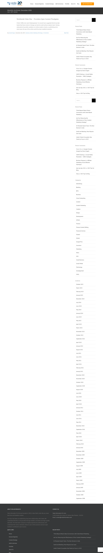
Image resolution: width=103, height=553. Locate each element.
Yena (77, 93)
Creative (78, 209)
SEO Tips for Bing (85, 93)
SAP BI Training (80, 74)
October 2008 (79, 495)
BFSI (77, 191)
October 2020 (79, 382)
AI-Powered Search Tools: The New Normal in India (67, 541)
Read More (66, 33)
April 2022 (79, 342)
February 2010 (80, 444)
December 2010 (80, 426)
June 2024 (79, 306)
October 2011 (79, 411)
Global (78, 238)
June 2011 (79, 418)
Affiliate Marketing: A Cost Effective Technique (83, 82)
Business (27, 33)
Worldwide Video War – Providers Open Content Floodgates (38, 19)
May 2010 (78, 433)
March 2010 (79, 440)
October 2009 (79, 458)
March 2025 (79, 288)
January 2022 (79, 346)
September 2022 (80, 339)
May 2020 (78, 400)
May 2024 (78, 309)
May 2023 (78, 320)
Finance (78, 223)
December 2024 (80, 299)
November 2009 (80, 455)
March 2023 (79, 328)
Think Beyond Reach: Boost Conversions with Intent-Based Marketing (84, 32)
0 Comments (46, 33)
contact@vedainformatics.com (64, 517)
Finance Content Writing (82, 227)
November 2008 (80, 491)
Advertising (79, 183)
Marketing (35, 33)
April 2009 (79, 476)
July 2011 (78, 415)
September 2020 (80, 386)
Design (78, 212)
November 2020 (80, 378)
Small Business (80, 260)
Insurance (78, 245)
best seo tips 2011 (81, 87)
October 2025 (79, 284)
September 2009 (80, 462)
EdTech (78, 220)
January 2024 (79, 313)
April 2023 (79, 324)
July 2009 (78, 469)
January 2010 (79, 447)
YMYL (77, 274)
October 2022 (79, 335)
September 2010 (80, 429)
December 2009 (80, 451)
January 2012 (79, 407)
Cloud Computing (80, 198)
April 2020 (79, 404)
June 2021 (79, 357)
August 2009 (79, 465)
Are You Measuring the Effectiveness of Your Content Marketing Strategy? (83, 39)
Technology (40, 33)
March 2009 (79, 480)
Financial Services (80, 231)
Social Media (79, 263)
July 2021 (78, 353)
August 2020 (79, 389)
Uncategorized (80, 271)
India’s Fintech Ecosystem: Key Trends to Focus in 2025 (68, 548)
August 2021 (79, 349)
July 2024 (78, 302)
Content (31, 33)
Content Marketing (81, 205)
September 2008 (80, 498)
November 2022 (80, 331)
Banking (78, 187)
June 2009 (79, 473)
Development (79, 216)
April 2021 (79, 364)
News (77, 252)
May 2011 (78, 422)
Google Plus (79, 242)
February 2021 (80, 368)
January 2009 (79, 487)
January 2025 (79, 295)
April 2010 (79, 436)
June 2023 (79, 317)
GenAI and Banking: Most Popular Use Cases (65, 544)
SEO (77, 256)
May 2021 (78, 360)
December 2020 (80, 375)
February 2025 (80, 291)
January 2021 (79, 371)
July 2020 (78, 393)
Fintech (78, 234)
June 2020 (79, 397)
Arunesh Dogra (12, 33)
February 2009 (80, 484)
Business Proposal (81, 80)
